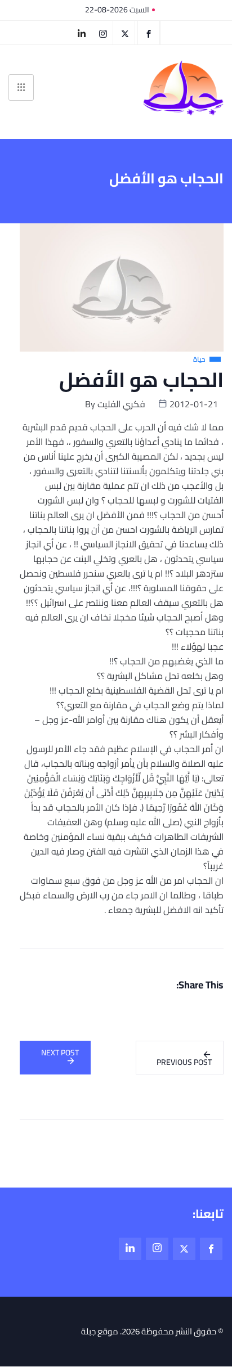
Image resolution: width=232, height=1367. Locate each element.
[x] (184, 1249)
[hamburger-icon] (21, 87)
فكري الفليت (121, 404)
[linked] (130, 1249)
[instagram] (103, 32)
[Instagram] (157, 1249)
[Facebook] (148, 32)
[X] (125, 32)
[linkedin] (81, 32)
